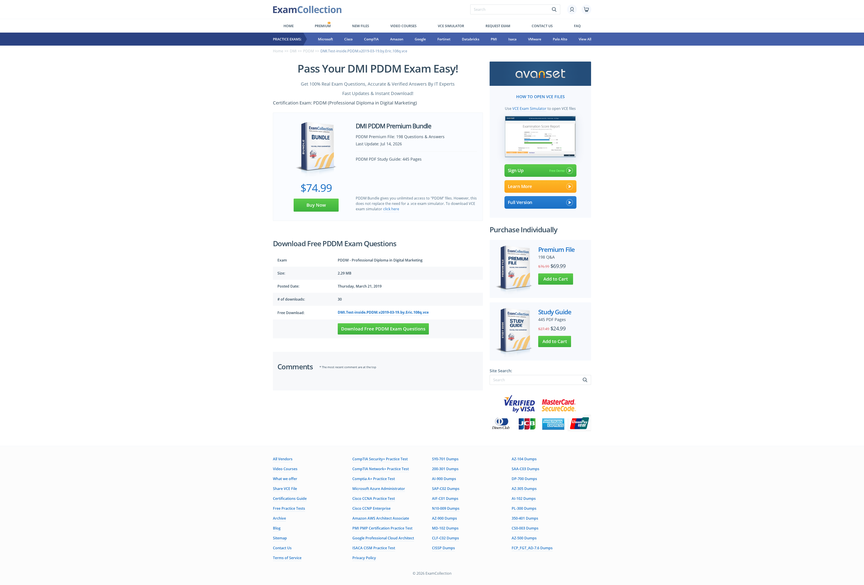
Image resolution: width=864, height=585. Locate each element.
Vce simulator (451, 26)
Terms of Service (287, 557)
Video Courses (403, 26)
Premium (323, 26)
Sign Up (516, 170)
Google (420, 39)
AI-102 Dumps (524, 498)
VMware (534, 39)
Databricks (470, 39)
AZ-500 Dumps (524, 538)
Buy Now (316, 205)
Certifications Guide (290, 498)
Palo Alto (560, 39)
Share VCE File (285, 488)
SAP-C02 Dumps (445, 488)
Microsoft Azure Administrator (378, 488)
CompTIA (371, 39)
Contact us (542, 26)
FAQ (577, 26)
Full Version (520, 202)
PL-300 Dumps (524, 508)
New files (360, 26)
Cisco (348, 39)
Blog (277, 528)
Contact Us (282, 547)
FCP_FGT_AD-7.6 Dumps (532, 547)
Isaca (512, 39)
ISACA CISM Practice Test (373, 547)
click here (391, 208)
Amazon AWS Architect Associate (380, 518)
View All (585, 39)
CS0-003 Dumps (525, 528)
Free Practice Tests (289, 508)
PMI (494, 39)
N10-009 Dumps (445, 508)
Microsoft (325, 39)
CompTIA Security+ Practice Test (380, 458)
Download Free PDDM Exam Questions (383, 329)
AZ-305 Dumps (524, 488)
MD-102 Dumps (445, 528)
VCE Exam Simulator (529, 108)
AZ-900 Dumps (444, 518)
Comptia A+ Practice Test (373, 478)
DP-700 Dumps (524, 478)
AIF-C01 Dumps (445, 498)
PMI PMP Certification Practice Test (382, 528)
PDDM (308, 51)
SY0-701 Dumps (445, 458)
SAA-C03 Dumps (525, 468)
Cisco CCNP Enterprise (371, 508)
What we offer (285, 478)
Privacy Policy (364, 557)
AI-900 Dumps (444, 478)
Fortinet (443, 39)
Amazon (396, 39)
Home (289, 26)
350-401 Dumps (525, 518)
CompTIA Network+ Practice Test (380, 468)
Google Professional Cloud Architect (383, 538)
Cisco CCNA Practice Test (373, 498)
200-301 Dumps (445, 468)
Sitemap (280, 538)
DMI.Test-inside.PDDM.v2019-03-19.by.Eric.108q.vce (383, 312)
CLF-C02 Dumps (445, 538)
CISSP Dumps (443, 547)
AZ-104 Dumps (524, 458)
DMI (293, 51)
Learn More (520, 186)
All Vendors (282, 458)
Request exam (498, 26)
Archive (279, 518)
